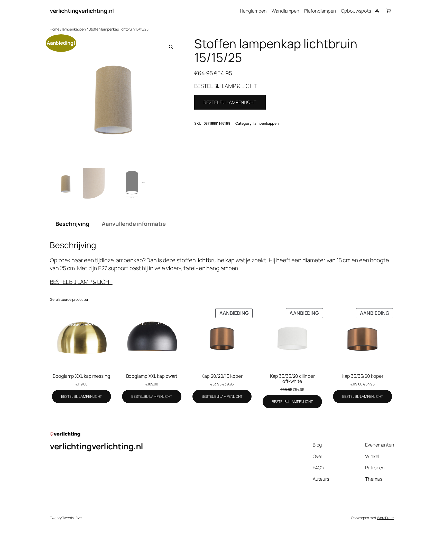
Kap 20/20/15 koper (221, 376)
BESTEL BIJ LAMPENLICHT (229, 102)
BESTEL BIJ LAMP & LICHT (81, 282)
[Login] (377, 11)
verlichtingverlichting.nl (82, 11)
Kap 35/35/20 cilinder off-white (292, 378)
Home (54, 29)
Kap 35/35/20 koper (362, 376)
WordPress (385, 517)
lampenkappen (74, 29)
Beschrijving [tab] (72, 224)
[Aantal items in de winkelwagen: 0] (388, 11)
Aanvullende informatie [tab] (134, 224)
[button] (171, 47)
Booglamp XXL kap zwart (152, 376)
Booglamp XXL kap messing (81, 376)
